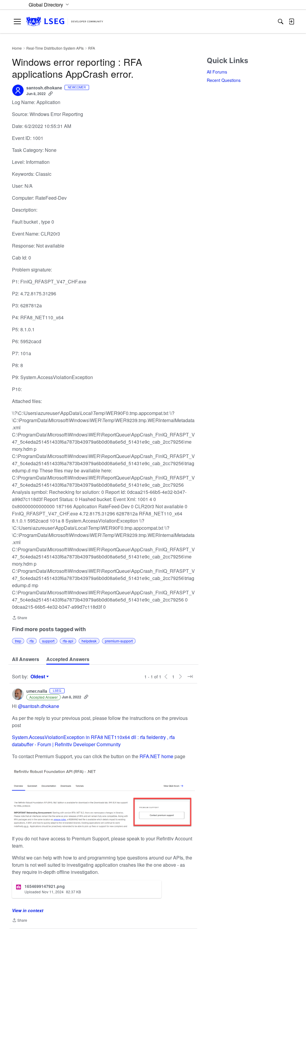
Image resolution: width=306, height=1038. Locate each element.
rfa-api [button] (68, 640)
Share (19, 618)
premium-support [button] (119, 640)
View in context (27, 910)
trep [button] (18, 640)
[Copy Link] (50, 93)
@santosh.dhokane (38, 706)
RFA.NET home (155, 756)
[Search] (280, 21)
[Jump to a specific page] (190, 676)
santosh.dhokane (44, 88)
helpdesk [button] (89, 640)
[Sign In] (291, 21)
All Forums (217, 72)
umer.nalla (36, 691)
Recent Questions (224, 80)
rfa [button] (32, 640)
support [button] (48, 640)
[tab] (25, 659)
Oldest (38, 676)
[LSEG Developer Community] (64, 22)
